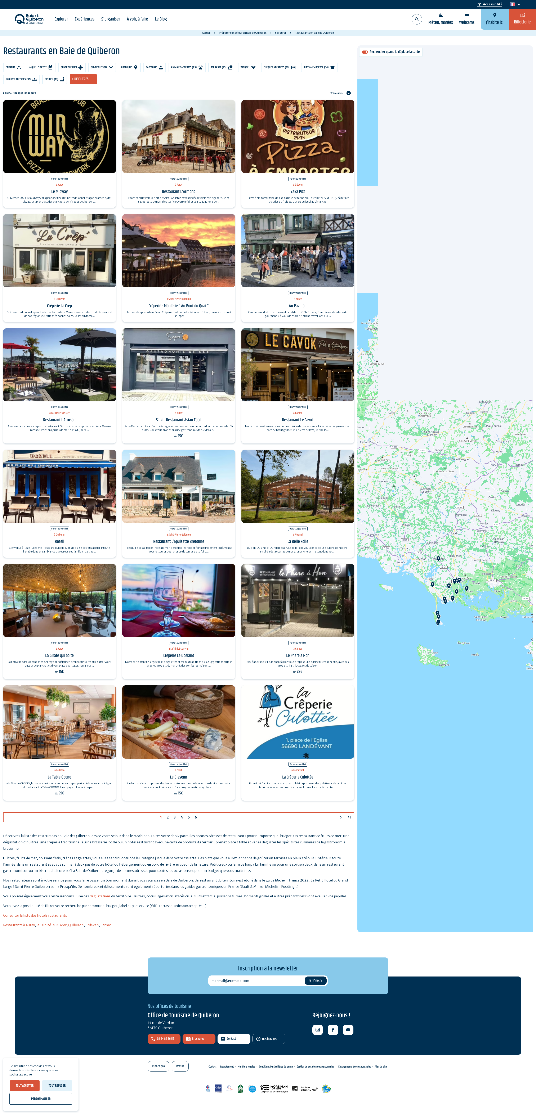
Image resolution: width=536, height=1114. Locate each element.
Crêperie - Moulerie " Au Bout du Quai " (178, 306)
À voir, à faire (137, 19)
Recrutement (227, 1066)
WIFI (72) (245, 67)
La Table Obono (59, 777)
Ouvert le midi (69, 67)
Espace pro (158, 1066)
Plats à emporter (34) (316, 67)
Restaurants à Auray (19, 925)
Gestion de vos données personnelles (315, 1066)
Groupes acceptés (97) (18, 79)
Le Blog (161, 19)
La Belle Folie (297, 541)
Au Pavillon (298, 306)
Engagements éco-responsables (354, 1066)
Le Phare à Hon (297, 655)
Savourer (280, 32)
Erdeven (92, 925)
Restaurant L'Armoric (178, 191)
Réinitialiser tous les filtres (19, 93)
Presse (180, 1066)
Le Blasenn (178, 777)
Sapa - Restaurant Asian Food (178, 420)
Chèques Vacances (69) (277, 67)
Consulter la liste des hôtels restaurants (35, 915)
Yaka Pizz (298, 191)
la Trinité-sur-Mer (51, 925)
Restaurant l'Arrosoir (59, 420)
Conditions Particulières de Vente (276, 1066)
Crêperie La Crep (59, 306)
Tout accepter (25, 1085)
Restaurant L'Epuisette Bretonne (178, 541)
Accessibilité (489, 4)
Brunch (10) (51, 79)
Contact (231, 1038)
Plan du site (381, 1066)
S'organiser (110, 19)
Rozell (59, 541)
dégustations (100, 896)
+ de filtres (80, 79)
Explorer (61, 19)
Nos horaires (269, 1039)
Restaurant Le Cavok (298, 420)
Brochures (198, 1038)
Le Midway (59, 191)
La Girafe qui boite (59, 655)
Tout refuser (57, 1085)
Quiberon (76, 925)
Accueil (206, 32)
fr (511, 4)
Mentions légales (246, 1066)
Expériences (84, 19)
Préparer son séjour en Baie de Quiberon (243, 32)
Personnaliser (41, 1098)
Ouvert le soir (99, 67)
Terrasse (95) (219, 67)
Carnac (105, 925)
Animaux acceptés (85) (184, 67)
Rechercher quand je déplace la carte (395, 52)
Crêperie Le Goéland (178, 655)
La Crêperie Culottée (297, 777)
